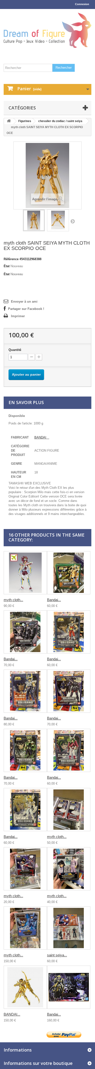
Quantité (15, 350)
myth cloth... (13, 600)
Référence (11, 259)
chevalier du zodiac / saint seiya (60, 121)
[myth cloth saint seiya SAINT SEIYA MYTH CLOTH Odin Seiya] (25, 928)
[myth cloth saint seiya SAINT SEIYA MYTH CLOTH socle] (68, 809)
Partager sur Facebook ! (26, 309)
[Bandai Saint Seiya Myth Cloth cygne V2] (25, 809)
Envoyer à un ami (24, 301)
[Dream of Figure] (47, 30)
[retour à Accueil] (8, 121)
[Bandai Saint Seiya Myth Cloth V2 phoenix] (25, 691)
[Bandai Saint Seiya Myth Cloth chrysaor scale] (68, 572)
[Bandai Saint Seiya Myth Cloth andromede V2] (68, 750)
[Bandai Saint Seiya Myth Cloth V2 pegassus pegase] (68, 632)
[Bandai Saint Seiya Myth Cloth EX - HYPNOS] (68, 987)
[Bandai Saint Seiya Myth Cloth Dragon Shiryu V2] (25, 750)
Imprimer (18, 316)
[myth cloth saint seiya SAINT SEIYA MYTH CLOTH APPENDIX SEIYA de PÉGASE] (25, 868)
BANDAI (41, 437)
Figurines (24, 121)
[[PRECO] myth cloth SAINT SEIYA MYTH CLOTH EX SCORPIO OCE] (34, 220)
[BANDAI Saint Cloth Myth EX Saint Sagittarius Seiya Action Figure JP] (25, 987)
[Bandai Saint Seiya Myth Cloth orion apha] (68, 691)
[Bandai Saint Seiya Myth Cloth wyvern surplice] (25, 632)
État (7, 266)
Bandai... (54, 600)
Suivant (72, 221)
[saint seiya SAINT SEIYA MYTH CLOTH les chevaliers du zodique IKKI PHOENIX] (68, 928)
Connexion (82, 4)
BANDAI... (12, 1014)
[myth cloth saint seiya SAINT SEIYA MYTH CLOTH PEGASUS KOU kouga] (25, 572)
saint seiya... (57, 955)
